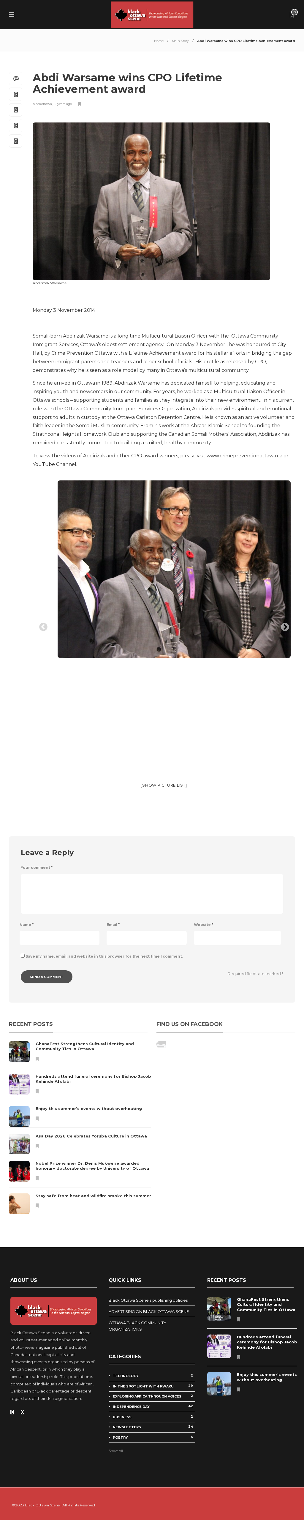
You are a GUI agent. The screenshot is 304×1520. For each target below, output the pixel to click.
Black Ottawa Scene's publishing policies (148, 1300)
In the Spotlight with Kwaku (153, 1386)
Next (283, 625)
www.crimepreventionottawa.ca (244, 456)
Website (203, 924)
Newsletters (153, 1426)
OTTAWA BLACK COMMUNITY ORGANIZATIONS (137, 1326)
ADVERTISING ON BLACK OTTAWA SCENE (149, 1311)
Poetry (153, 1437)
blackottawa (42, 104)
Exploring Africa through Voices (153, 1396)
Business (153, 1416)
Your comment (37, 867)
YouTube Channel (54, 464)
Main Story (180, 41)
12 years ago (62, 104)
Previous (42, 625)
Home (159, 41)
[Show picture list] (164, 785)
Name (27, 924)
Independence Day (153, 1406)
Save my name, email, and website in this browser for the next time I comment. (104, 956)
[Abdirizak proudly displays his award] (164, 569)
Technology (153, 1375)
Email (113, 924)
